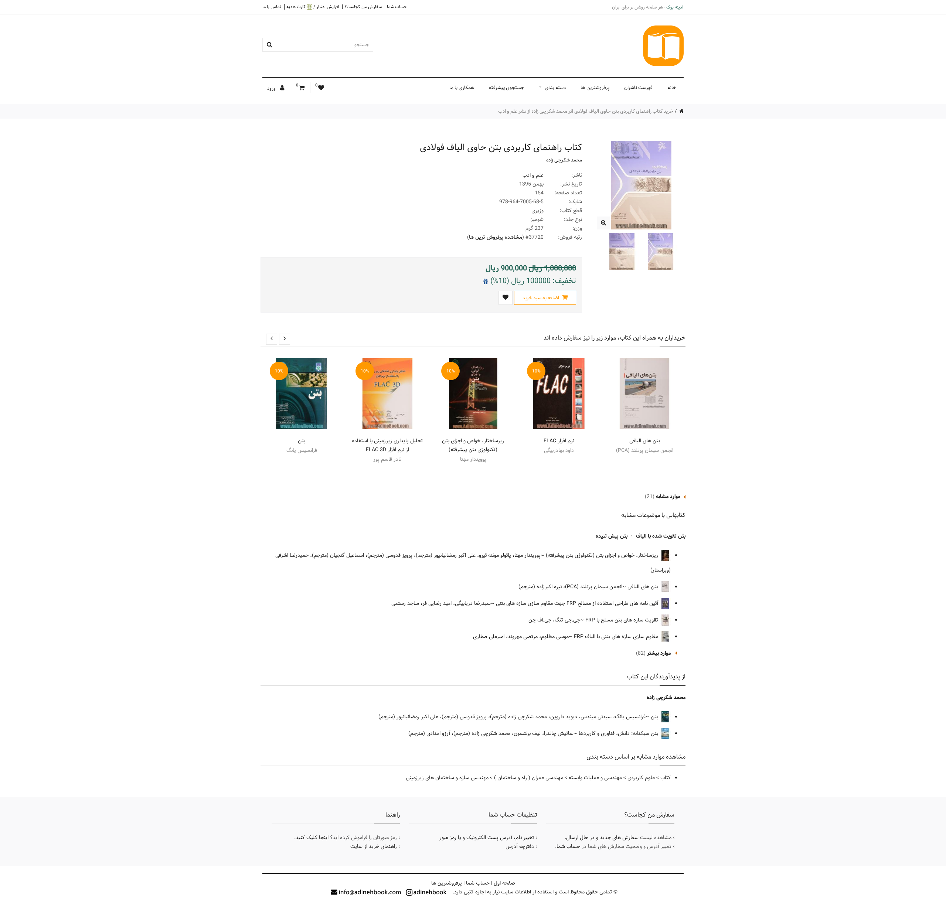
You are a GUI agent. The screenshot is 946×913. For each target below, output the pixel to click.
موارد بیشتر (659, 653)
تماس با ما (271, 6)
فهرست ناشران (638, 88)
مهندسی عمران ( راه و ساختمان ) (528, 777)
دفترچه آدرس (520, 846)
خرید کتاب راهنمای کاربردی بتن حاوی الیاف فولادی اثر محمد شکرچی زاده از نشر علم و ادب (585, 111)
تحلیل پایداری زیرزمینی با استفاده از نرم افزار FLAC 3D (387, 445)
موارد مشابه (668, 496)
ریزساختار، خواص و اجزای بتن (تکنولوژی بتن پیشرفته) (473, 445)
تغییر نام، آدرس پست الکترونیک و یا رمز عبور (486, 837)
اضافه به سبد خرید (541, 298)
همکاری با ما (461, 88)
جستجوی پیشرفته (506, 88)
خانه (671, 88)
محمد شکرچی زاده (564, 160)
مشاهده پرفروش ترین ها (495, 237)
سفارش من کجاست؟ (363, 6)
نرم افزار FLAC (559, 440)
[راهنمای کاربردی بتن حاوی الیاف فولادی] (603, 223)
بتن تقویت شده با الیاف (660, 536)
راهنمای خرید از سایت (373, 846)
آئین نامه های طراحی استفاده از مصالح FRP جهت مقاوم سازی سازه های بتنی (578, 603)
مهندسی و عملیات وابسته (595, 777)
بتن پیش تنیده (611, 536)
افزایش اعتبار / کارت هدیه (312, 7)
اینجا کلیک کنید (312, 837)
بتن (301, 440)
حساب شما (397, 6)
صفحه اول (504, 883)
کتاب (665, 777)
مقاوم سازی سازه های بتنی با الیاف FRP (617, 636)
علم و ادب (533, 175)
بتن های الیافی (644, 440)
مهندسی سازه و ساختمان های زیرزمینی (447, 777)
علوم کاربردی (641, 777)
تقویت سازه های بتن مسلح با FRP (622, 620)
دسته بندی (555, 88)
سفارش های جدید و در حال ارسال (602, 837)
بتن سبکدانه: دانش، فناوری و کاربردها (619, 733)
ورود (272, 88)
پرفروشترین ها (595, 88)
